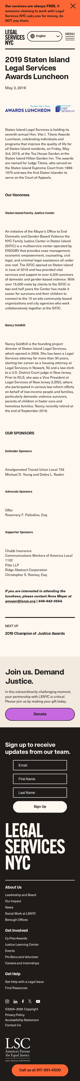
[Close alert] (74, 13)
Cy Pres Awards (16, 938)
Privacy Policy (15, 1014)
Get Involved (16, 931)
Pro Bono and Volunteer (21, 956)
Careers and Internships (22, 963)
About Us (13, 888)
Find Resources (16, 987)
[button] (70, 36)
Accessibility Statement (22, 1019)
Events (10, 950)
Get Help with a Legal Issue (24, 981)
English (41, 36)
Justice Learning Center (22, 944)
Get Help (12, 974)
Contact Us (13, 1025)
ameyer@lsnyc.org (20, 600)
